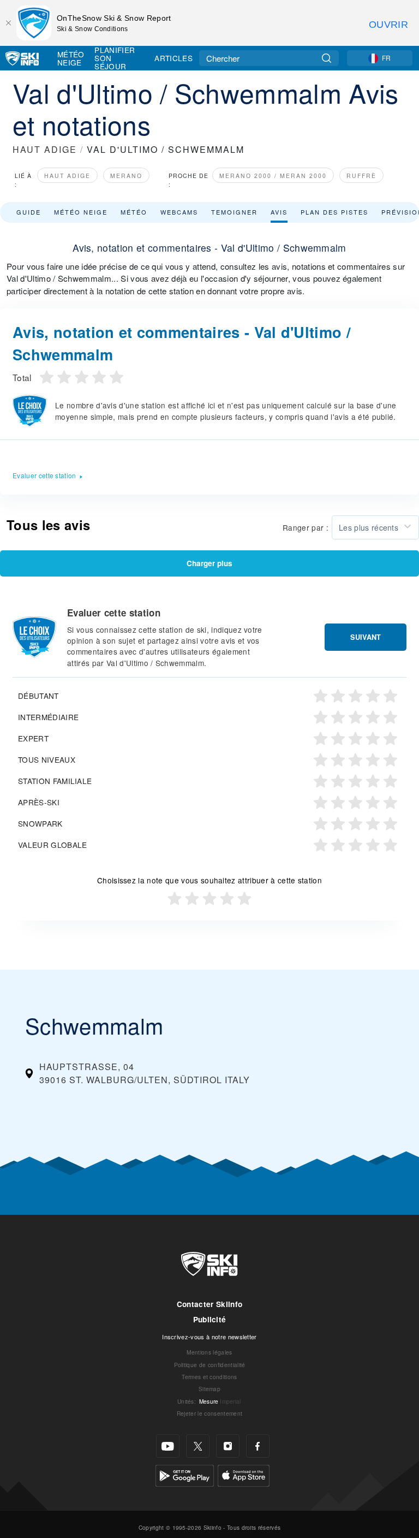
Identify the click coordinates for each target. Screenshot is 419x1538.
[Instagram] (228, 1446)
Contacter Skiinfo (209, 1304)
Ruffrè (361, 175)
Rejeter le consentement (209, 1413)
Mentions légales (209, 1352)
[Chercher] (326, 58)
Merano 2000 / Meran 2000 (273, 175)
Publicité (209, 1319)
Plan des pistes (334, 211)
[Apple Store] (244, 1474)
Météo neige (80, 211)
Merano (126, 175)
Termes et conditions (209, 1377)
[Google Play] (184, 1474)
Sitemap (209, 1389)
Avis (279, 211)
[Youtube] (167, 1446)
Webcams (179, 211)
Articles (173, 57)
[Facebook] (258, 1446)
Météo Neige (71, 58)
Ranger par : (305, 527)
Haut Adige (67, 175)
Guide (28, 211)
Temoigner (234, 211)
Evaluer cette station (44, 475)
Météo (134, 211)
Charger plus (209, 563)
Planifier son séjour (114, 58)
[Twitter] (198, 1446)
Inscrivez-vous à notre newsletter (209, 1336)
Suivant (365, 637)
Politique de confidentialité (210, 1365)
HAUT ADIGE (45, 149)
